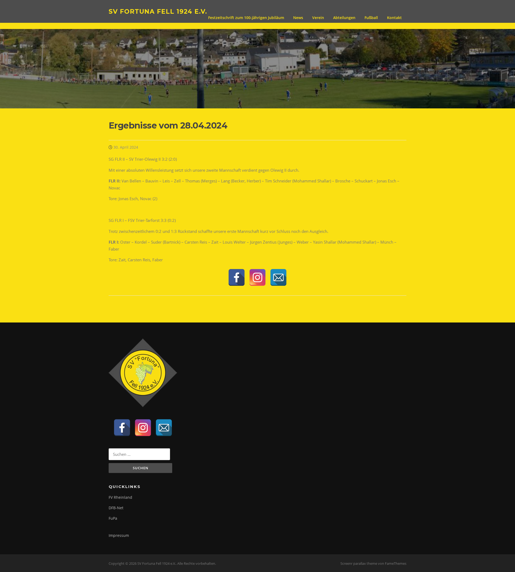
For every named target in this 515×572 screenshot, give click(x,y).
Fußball (371, 17)
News (298, 17)
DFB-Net (116, 507)
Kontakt (394, 17)
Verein (318, 17)
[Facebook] (236, 277)
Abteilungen (344, 17)
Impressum (119, 535)
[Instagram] (257, 277)
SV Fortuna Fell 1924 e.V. (158, 11)
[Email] (278, 277)
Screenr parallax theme (358, 563)
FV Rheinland (120, 497)
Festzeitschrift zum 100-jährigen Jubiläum (246, 17)
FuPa (113, 518)
